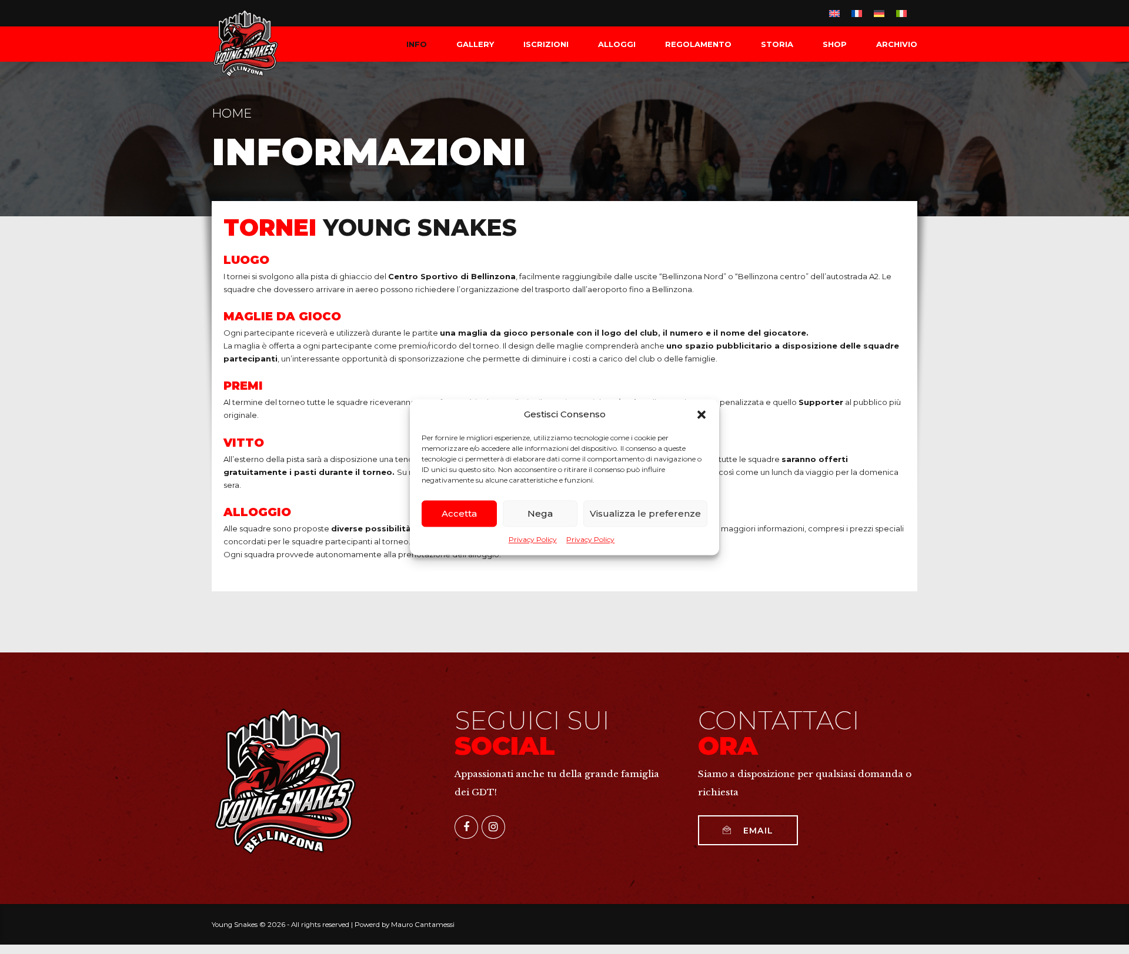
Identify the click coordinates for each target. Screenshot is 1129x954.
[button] (701, 414)
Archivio (896, 44)
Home (232, 113)
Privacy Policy (533, 539)
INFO (416, 44)
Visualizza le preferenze (645, 513)
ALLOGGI (617, 44)
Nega (540, 513)
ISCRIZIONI (546, 44)
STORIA (777, 44)
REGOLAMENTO (698, 44)
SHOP (835, 44)
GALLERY (475, 44)
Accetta (459, 513)
